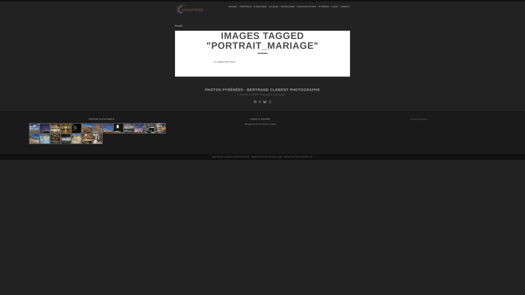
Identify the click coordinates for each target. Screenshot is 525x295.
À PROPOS (324, 7)
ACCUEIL (232, 7)
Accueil (178, 26)
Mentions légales (419, 119)
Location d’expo (307, 7)
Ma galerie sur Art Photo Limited (260, 124)
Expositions (288, 7)
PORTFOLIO (245, 7)
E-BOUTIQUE (260, 7)
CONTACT (345, 7)
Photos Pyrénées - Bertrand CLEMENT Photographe (262, 90)
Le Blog (273, 7)
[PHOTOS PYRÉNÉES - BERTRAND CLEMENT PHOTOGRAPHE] (189, 13)
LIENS (335, 7)
